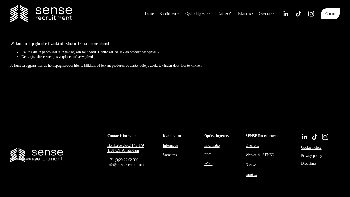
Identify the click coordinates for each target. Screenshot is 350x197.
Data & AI (225, 13)
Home (149, 13)
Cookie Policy (311, 147)
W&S (208, 163)
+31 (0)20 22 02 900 (123, 160)
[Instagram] (311, 13)
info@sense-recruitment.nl (126, 165)
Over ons (252, 145)
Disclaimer (309, 163)
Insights (251, 174)
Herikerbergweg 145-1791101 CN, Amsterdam (125, 147)
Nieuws (251, 165)
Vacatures (169, 155)
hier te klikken (84, 65)
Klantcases (245, 13)
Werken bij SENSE (260, 155)
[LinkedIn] (285, 13)
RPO (207, 155)
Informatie (170, 145)
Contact (330, 14)
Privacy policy (311, 155)
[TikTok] (298, 13)
